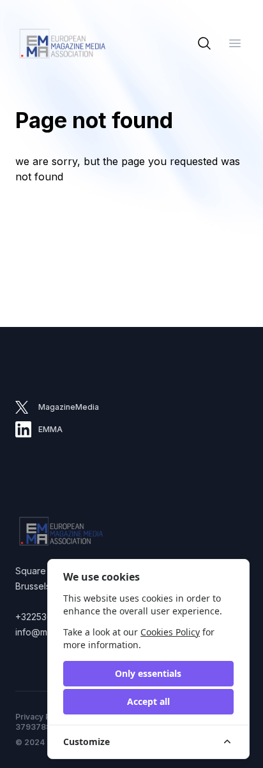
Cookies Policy (170, 632)
